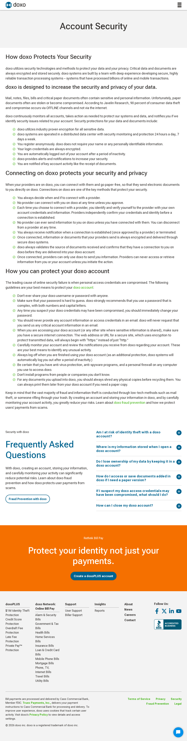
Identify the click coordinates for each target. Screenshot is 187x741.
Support (70, 604)
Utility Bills (42, 681)
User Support (73, 610)
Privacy (160, 699)
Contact (130, 620)
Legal (178, 703)
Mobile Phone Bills (47, 659)
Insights (100, 604)
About (128, 604)
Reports (100, 610)
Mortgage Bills (44, 663)
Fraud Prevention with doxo (28, 499)
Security (176, 699)
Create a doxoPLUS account (93, 576)
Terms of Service (139, 699)
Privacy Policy (38, 714)
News (128, 609)
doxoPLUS (12, 604)
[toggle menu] (180, 5)
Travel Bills (42, 676)
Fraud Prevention (157, 703)
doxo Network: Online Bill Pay (45, 606)
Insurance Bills (44, 645)
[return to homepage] (15, 5)
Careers (130, 615)
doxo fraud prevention (130, 402)
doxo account (83, 287)
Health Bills (42, 632)
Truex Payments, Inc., (37, 702)
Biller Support (73, 615)
